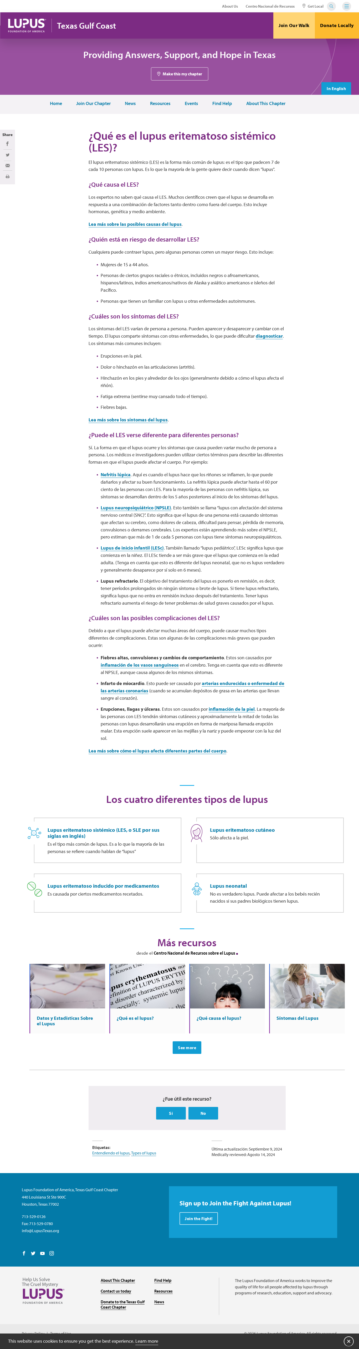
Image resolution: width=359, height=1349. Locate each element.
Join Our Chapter (93, 103)
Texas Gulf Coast (86, 25)
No (203, 1113)
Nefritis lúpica (116, 475)
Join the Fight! (199, 1218)
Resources (160, 103)
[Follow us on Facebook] (24, 1253)
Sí (171, 1113)
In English (336, 88)
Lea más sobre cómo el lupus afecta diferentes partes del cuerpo (157, 751)
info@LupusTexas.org (40, 1230)
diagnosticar (269, 336)
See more (187, 1047)
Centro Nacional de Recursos (270, 6)
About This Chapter (265, 103)
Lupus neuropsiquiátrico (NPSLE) (136, 508)
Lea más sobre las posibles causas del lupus (135, 224)
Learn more (146, 1341)
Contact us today (116, 1291)
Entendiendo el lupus (111, 1152)
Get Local (315, 6)
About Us (230, 6)
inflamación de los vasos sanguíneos (140, 665)
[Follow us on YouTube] (42, 1253)
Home (56, 103)
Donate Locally (337, 25)
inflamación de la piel (232, 709)
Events (191, 103)
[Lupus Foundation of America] (27, 25)
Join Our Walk (294, 25)
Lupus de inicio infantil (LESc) (132, 548)
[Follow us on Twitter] (33, 1253)
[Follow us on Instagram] (51, 1253)
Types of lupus (143, 1152)
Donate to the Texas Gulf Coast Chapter (123, 1304)
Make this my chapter (182, 73)
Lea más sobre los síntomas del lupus (128, 420)
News (130, 103)
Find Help (222, 103)
